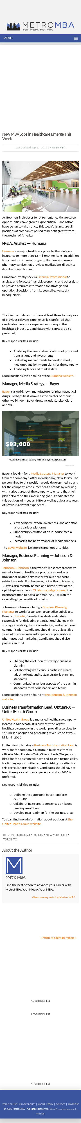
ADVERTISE (73, 1104)
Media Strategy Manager (47, 473)
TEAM (50, 1104)
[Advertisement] (40, 85)
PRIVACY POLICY (27, 1104)
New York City (56, 835)
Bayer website (17, 548)
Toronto (19, 616)
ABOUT (41, 1104)
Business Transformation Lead (54, 745)
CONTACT (60, 1104)
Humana (8, 251)
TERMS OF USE (9, 1104)
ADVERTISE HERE (40, 1000)
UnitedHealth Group (15, 719)
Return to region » (58, 938)
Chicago (23, 835)
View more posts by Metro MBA (53, 897)
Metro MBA (58, 147)
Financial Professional (52, 277)
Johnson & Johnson (15, 568)
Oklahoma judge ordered (50, 590)
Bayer (6, 391)
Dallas (38, 835)
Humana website (61, 376)
